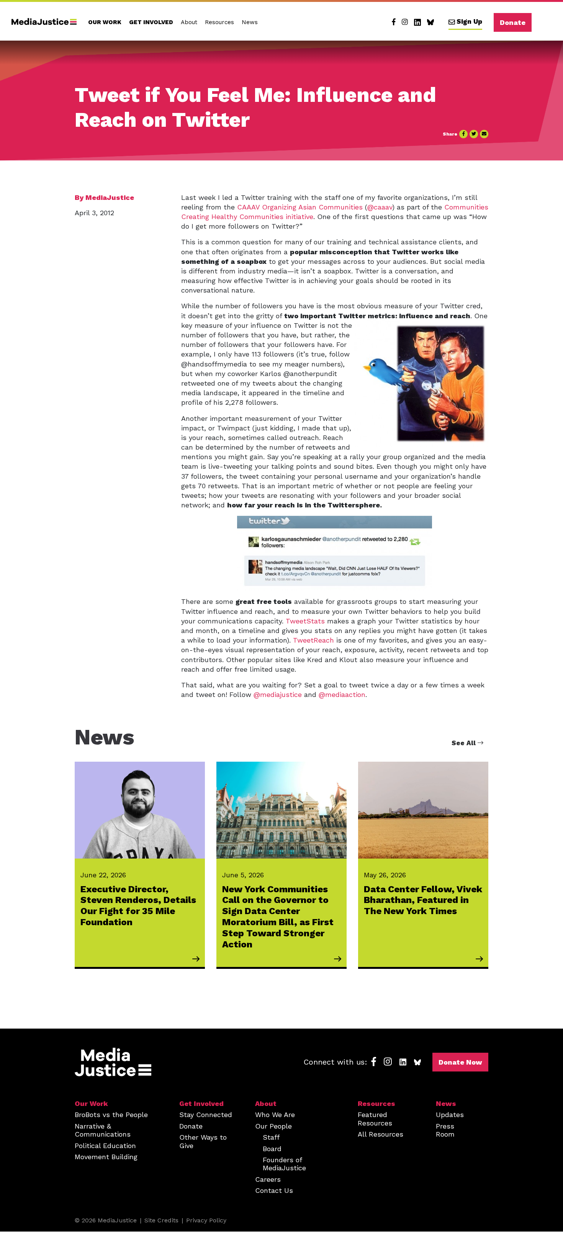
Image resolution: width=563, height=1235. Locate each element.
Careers (268, 1179)
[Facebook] (394, 22)
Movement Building (106, 1157)
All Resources (380, 1134)
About (189, 22)
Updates (450, 1115)
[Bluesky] (430, 22)
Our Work (104, 22)
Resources (219, 22)
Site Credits (161, 1220)
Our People (273, 1126)
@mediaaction (342, 694)
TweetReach (313, 640)
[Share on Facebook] (463, 134)
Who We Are (275, 1115)
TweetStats (305, 621)
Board (272, 1149)
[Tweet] (474, 134)
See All (465, 743)
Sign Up (469, 21)
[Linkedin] (417, 22)
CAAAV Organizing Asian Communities (300, 207)
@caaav (379, 207)
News (250, 22)
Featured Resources (375, 1119)
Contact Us (274, 1190)
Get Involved (151, 22)
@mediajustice (278, 694)
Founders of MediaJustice (284, 1164)
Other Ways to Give (203, 1141)
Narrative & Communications (103, 1130)
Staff (271, 1137)
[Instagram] (405, 22)
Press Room (445, 1130)
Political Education (105, 1146)
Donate (512, 22)
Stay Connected (205, 1115)
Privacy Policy (206, 1220)
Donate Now (460, 1062)
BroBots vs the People (111, 1115)
